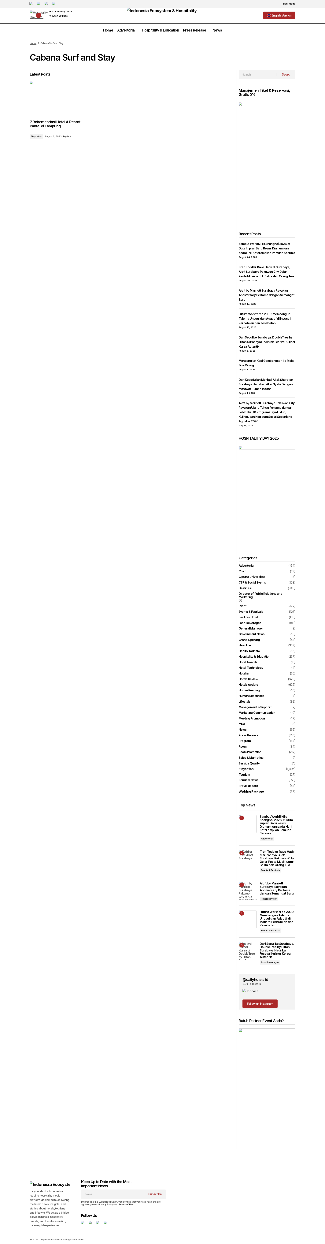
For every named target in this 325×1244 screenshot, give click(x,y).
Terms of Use (126, 1204)
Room (242, 746)
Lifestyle (244, 701)
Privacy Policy (106, 1204)
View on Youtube (58, 16)
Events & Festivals (251, 612)
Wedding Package (251, 791)
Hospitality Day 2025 (60, 11)
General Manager (251, 628)
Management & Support (255, 707)
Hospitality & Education (254, 656)
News (242, 729)
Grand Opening (249, 640)
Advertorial (246, 565)
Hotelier (244, 673)
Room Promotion (250, 752)
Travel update (248, 786)
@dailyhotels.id (255, 979)
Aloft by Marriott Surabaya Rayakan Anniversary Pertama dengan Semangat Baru (266, 295)
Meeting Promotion (252, 718)
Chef (242, 571)
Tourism (244, 774)
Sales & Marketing (251, 758)
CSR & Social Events (252, 582)
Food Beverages (250, 623)
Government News (251, 634)
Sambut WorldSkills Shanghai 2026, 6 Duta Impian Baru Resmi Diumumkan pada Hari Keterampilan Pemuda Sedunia (267, 248)
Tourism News (248, 780)
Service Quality (249, 763)
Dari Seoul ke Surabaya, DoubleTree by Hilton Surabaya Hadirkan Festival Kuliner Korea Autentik (267, 341)
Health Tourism (249, 651)
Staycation (36, 136)
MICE (242, 724)
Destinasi (245, 588)
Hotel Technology (251, 668)
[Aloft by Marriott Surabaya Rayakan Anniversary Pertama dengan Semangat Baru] (248, 891)
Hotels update (248, 684)
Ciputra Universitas (252, 577)
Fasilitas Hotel (248, 617)
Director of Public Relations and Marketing (260, 595)
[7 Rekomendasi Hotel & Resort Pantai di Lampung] (61, 99)
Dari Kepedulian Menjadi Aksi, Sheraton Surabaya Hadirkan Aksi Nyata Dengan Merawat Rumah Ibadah (266, 384)
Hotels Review (248, 679)
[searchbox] (257, 74)
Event (242, 606)
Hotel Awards (248, 662)
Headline (245, 645)
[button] (287, 4)
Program (245, 741)
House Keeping (249, 690)
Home (33, 43)
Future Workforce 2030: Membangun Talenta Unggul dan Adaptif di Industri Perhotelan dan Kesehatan (265, 318)
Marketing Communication (257, 713)
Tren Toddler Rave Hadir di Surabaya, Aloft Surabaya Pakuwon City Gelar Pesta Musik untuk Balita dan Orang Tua (266, 271)
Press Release (248, 735)
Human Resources (251, 696)
